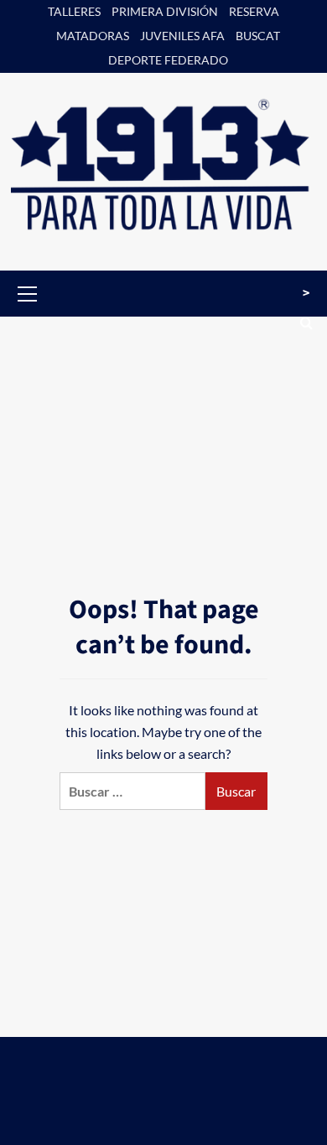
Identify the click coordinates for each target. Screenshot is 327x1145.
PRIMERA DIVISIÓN (165, 11)
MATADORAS (92, 35)
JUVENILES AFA (182, 35)
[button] (27, 291)
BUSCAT (258, 35)
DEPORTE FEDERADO (168, 60)
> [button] (306, 293)
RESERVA (254, 11)
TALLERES (74, 11)
